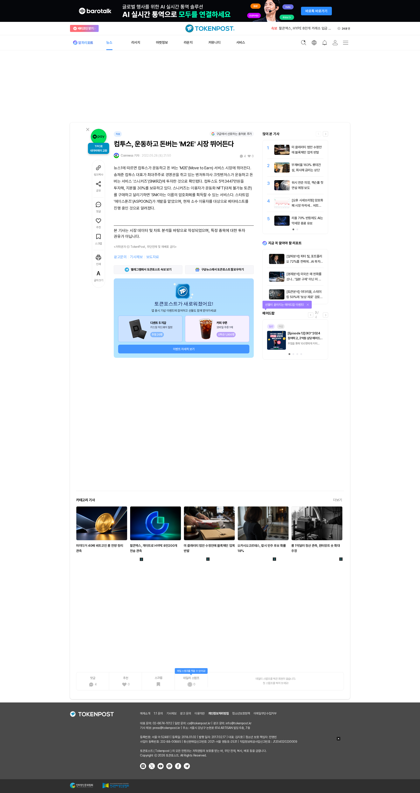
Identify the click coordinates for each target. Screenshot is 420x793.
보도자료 (152, 257)
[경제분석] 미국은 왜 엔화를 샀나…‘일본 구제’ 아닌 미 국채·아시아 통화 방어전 (303, 279)
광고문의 (120, 257)
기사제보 (136, 257)
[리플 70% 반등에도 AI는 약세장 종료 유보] (282, 224)
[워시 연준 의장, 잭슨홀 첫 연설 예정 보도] (282, 189)
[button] (325, 133)
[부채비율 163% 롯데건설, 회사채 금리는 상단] (282, 171)
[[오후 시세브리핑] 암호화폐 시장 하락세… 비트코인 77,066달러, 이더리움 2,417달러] (282, 207)
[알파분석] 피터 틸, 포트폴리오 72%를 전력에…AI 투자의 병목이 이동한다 (304, 261)
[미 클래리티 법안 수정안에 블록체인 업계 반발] (282, 153)
